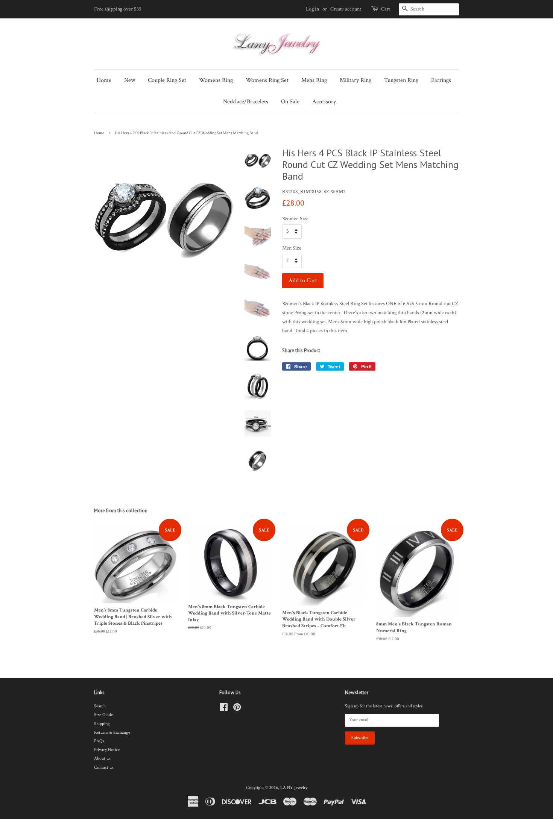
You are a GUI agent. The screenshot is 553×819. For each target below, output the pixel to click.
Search (100, 706)
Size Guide (103, 715)
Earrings (441, 80)
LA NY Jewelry (293, 787)
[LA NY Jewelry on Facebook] (223, 709)
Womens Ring (216, 80)
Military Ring (355, 80)
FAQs (99, 741)
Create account (345, 9)
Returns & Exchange (112, 732)
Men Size (291, 248)
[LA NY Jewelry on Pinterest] (237, 709)
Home (104, 80)
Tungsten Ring (401, 80)
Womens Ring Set (267, 80)
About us (102, 758)
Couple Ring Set (167, 80)
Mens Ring (314, 80)
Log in (312, 9)
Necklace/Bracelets (245, 102)
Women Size (295, 218)
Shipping (102, 724)
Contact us (103, 767)
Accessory (324, 102)
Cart (385, 9)
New (129, 80)
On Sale (290, 102)
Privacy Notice (107, 749)
